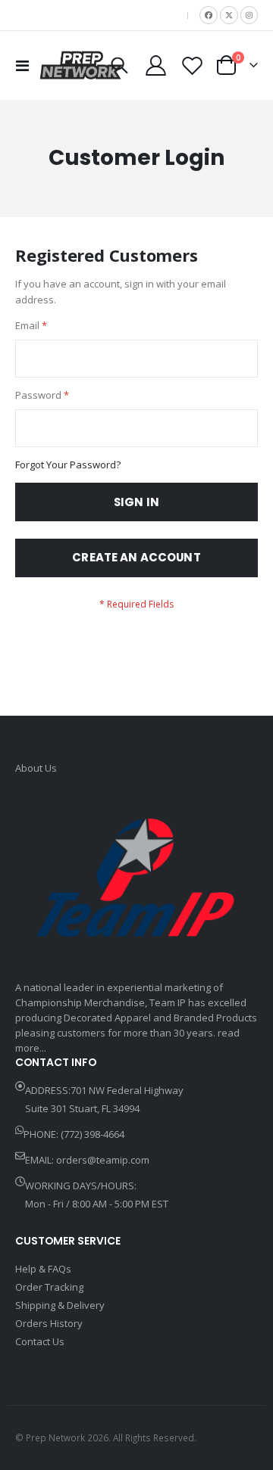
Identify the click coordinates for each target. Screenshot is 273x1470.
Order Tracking (49, 1287)
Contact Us (39, 1341)
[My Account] (156, 65)
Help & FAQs (43, 1269)
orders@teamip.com (102, 1160)
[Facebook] (208, 15)
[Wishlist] (192, 65)
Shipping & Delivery (60, 1305)
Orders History (49, 1323)
